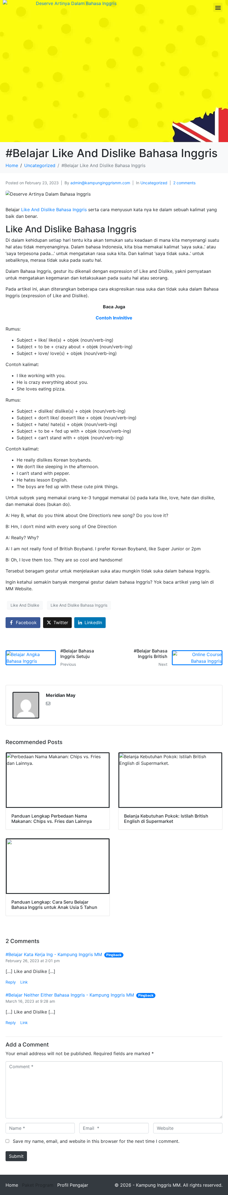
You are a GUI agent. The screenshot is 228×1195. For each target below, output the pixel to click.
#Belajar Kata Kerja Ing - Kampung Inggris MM (54, 954)
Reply (11, 982)
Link (24, 982)
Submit (16, 1156)
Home (12, 1185)
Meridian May (60, 695)
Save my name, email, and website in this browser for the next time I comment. (96, 1141)
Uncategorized (153, 182)
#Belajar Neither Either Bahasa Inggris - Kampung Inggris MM (70, 995)
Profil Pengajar (72, 1185)
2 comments (184, 182)
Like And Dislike (25, 605)
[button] (217, 7)
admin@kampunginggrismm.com (100, 182)
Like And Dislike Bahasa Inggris (54, 209)
